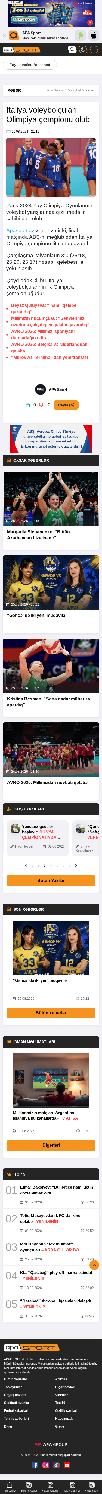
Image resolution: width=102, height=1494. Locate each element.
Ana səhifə (10, 1490)
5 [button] (57, 865)
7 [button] (70, 865)
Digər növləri (65, 1387)
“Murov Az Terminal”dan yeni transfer (49, 357)
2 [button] (38, 865)
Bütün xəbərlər (51, 1013)
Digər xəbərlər (72, 1490)
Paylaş (64, 405)
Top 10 (60, 1403)
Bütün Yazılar (51, 880)
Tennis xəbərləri (16, 1418)
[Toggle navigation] (93, 49)
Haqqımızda (64, 1418)
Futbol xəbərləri (16, 1411)
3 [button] (45, 865)
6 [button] (63, 865)
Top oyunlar (13, 1387)
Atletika (61, 1379)
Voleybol (74, 90)
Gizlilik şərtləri (66, 1411)
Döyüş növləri (15, 1395)
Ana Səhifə (55, 90)
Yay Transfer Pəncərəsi (30, 64)
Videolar (61, 1395)
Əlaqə (59, 1426)
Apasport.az (20, 230)
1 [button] (32, 865)
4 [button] (51, 865)
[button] (26, 865)
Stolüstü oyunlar (16, 1403)
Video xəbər (91, 1490)
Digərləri (51, 1145)
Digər (8, 1426)
